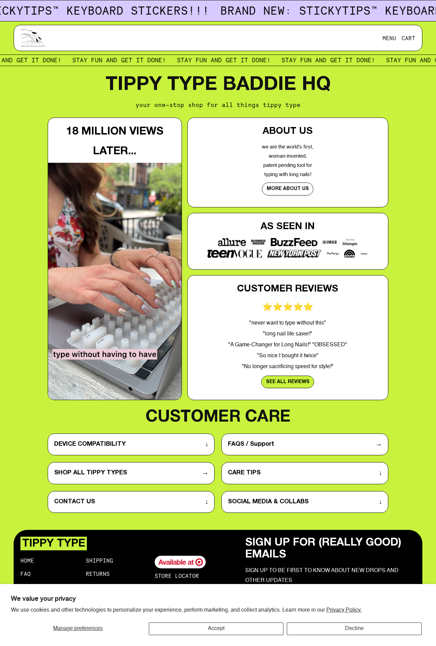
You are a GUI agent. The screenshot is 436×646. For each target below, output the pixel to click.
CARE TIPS (305, 473)
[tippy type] (34, 38)
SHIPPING (99, 560)
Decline (354, 628)
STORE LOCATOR (177, 575)
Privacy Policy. (344, 610)
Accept (216, 628)
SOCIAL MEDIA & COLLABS (305, 502)
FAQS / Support (305, 444)
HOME (27, 560)
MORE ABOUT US (288, 189)
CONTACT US (131, 502)
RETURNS (98, 573)
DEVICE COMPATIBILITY (131, 444)
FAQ (25, 573)
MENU (389, 38)
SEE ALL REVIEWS (288, 382)
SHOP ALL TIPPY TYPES (131, 473)
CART (408, 38)
